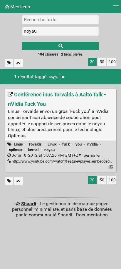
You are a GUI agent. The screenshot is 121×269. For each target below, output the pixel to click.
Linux (52, 144)
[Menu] (116, 8)
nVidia (92, 144)
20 (92, 61)
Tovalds (35, 144)
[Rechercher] (60, 46)
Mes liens (19, 6)
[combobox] (60, 31)
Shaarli (28, 203)
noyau (53, 77)
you (78, 144)
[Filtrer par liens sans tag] (9, 63)
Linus (18, 144)
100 (112, 61)
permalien (56, 155)
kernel (33, 150)
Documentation (92, 215)
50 (102, 61)
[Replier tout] (18, 63)
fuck (66, 144)
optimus (15, 150)
